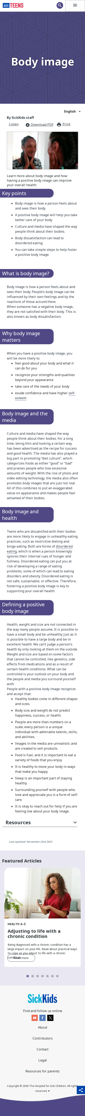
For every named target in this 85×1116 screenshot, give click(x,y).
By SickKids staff (20, 117)
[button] (39, 823)
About (42, 1027)
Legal (42, 1060)
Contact (42, 1049)
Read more (21, 958)
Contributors (43, 1038)
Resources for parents (42, 1071)
